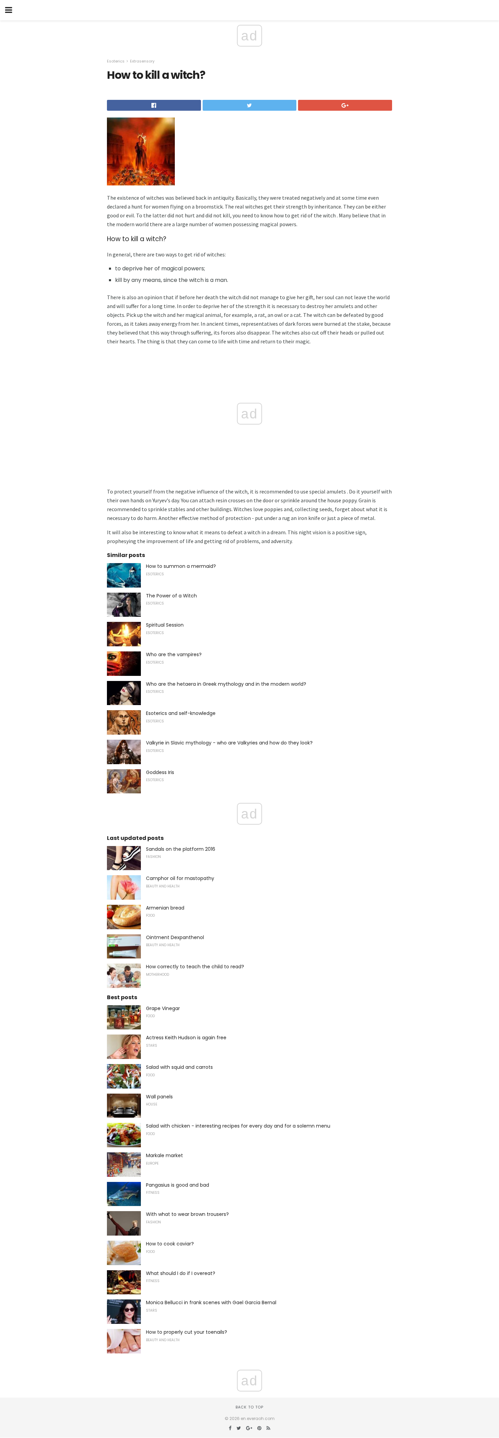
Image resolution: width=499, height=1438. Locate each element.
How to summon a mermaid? (181, 566)
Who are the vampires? (174, 654)
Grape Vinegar (163, 1008)
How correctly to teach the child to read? (195, 966)
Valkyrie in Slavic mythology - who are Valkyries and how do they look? (229, 742)
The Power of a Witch (171, 595)
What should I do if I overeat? (180, 1273)
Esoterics (116, 61)
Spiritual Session (165, 625)
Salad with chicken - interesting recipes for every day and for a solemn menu (238, 1125)
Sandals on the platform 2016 (180, 849)
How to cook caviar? (170, 1243)
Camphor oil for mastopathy (180, 878)
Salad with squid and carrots (179, 1067)
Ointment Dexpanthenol (175, 937)
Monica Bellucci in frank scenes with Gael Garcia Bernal (211, 1302)
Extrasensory (142, 61)
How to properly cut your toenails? (186, 1332)
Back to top (249, 1407)
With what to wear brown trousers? (187, 1214)
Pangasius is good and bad (177, 1185)
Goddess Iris (160, 772)
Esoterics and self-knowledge (181, 713)
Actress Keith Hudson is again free (186, 1037)
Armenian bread (165, 907)
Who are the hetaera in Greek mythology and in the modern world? (226, 684)
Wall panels (159, 1096)
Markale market (164, 1155)
